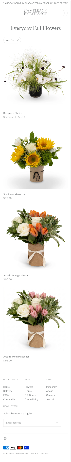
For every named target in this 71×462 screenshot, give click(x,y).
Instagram (51, 386)
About (49, 391)
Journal (50, 399)
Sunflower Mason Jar (14, 194)
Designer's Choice (12, 113)
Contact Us (9, 399)
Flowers (29, 386)
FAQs (6, 395)
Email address (13, 418)
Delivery (7, 391)
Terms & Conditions (39, 453)
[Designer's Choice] (35, 75)
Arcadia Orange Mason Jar (17, 275)
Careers (50, 395)
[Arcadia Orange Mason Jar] (35, 238)
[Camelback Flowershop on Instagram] (5, 438)
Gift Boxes (30, 395)
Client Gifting (31, 399)
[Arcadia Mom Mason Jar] (35, 319)
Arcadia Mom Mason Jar (16, 356)
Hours (6, 386)
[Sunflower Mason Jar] (35, 157)
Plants (28, 391)
